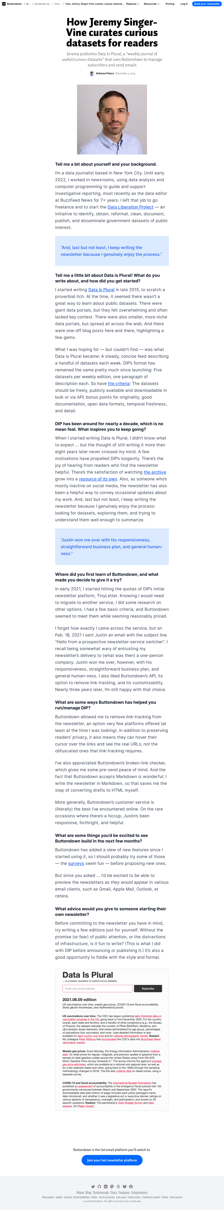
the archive (155, 472)
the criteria (119, 383)
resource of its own (98, 478)
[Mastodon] (112, 1186)
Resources (150, 3)
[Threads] (118, 1186)
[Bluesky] (124, 1186)
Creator (58, 3)
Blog (28, 3)
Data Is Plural (101, 289)
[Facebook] (131, 1186)
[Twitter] (93, 1186)
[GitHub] (99, 1186)
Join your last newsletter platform (112, 1160)
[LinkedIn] (105, 1186)
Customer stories (42, 3)
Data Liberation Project (130, 207)
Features (131, 3)
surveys (76, 863)
